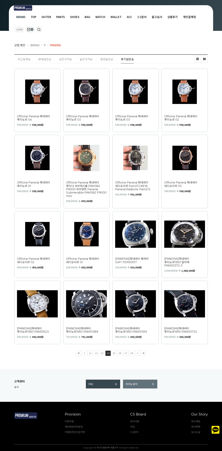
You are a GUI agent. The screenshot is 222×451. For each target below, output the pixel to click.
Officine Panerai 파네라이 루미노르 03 (82, 118)
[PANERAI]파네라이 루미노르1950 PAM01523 (33, 330)
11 (90, 353)
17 (126, 353)
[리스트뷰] (197, 58)
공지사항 (134, 421)
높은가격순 (86, 59)
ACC (129, 17)
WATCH (100, 17)
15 (114, 353)
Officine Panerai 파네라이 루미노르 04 (33, 118)
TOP (33, 17)
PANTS (60, 17)
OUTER (46, 17)
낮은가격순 (65, 59)
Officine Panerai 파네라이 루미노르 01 (33, 184)
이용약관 (69, 421)
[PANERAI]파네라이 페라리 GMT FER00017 (132, 260)
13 (102, 353)
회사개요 (195, 421)
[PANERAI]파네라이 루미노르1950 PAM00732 (180, 330)
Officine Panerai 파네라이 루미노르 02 (180, 118)
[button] (39, 29)
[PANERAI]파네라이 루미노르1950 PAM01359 (131, 330)
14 (108, 353)
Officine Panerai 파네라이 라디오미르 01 (82, 260)
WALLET (116, 17)
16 (120, 353)
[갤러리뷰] (204, 58)
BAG (87, 17)
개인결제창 (189, 17)
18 (131, 353)
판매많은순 (44, 59)
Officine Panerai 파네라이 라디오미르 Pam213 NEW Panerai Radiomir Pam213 (132, 186)
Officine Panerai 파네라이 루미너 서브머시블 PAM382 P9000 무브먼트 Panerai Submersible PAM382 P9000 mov (86, 189)
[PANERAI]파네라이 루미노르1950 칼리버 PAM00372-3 (176, 262)
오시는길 (195, 432)
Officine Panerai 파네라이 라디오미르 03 (180, 184)
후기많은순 (127, 59)
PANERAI (55, 45)
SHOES (74, 17)
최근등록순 (24, 59)
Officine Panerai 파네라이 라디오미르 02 (33, 260)
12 (96, 353)
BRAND (20, 17)
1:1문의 (142, 17)
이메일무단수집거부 (75, 432)
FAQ (90, 384)
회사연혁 (195, 426)
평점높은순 (106, 59)
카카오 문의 (132, 384)
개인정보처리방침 (74, 426)
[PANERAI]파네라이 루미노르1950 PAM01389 (82, 330)
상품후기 (172, 17)
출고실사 (157, 17)
